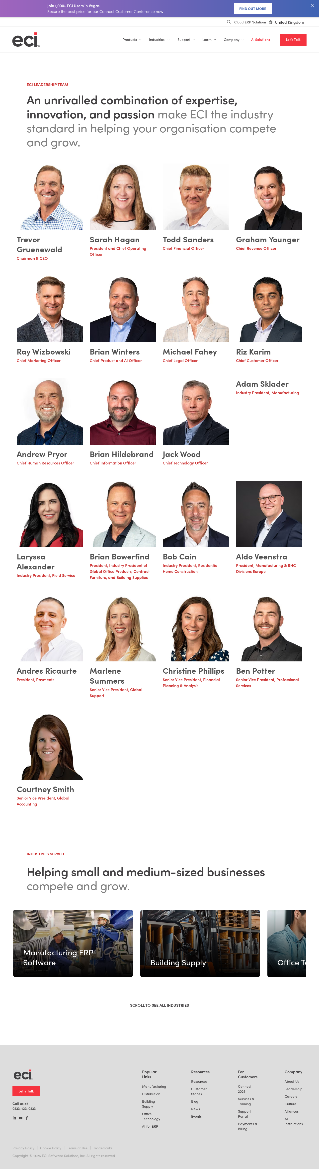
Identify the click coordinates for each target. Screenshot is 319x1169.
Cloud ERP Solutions (250, 22)
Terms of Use (77, 1148)
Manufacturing (154, 1086)
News (195, 1108)
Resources (199, 1081)
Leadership (294, 1088)
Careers (291, 1096)
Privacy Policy (23, 1148)
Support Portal (244, 1114)
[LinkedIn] (14, 1118)
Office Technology (151, 1116)
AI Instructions (294, 1121)
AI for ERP (150, 1126)
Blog (194, 1101)
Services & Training (246, 1101)
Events (196, 1116)
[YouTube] (20, 1118)
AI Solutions (260, 39)
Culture (290, 1103)
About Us (292, 1081)
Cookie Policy (50, 1148)
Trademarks (102, 1148)
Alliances (292, 1111)
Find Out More (252, 8)
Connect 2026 (244, 1089)
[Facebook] (27, 1118)
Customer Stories (199, 1091)
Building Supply (148, 1104)
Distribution (151, 1093)
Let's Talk (293, 39)
